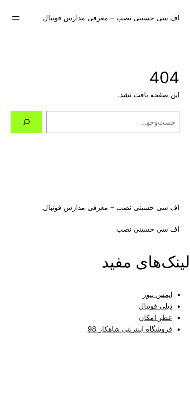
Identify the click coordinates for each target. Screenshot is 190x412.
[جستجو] (26, 122)
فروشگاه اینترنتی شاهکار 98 (129, 328)
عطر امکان (155, 317)
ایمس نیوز (157, 294)
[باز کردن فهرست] (16, 18)
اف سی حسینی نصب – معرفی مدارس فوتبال (111, 17)
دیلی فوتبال (155, 305)
